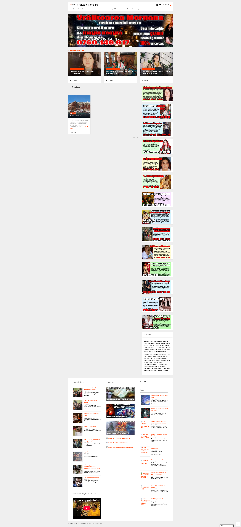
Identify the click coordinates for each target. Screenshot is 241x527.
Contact (148, 9)
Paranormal (124, 9)
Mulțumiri (113, 9)
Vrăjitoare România (87, 4)
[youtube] (157, 4)
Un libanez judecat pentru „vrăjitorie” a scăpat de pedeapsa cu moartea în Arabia (92, 466)
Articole (94, 9)
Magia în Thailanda (89, 452)
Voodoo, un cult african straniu (92, 477)
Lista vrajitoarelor (76, 69)
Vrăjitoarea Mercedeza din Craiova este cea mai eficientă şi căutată (156, 72)
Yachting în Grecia (75, 116)
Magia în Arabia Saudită (90, 426)
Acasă (72, 9)
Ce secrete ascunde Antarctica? (159, 460)
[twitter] (160, 4)
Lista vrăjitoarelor (83, 9)
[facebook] (163, 4)
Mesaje (104, 9)
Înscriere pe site (137, 9)
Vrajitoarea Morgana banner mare (98, 38)
